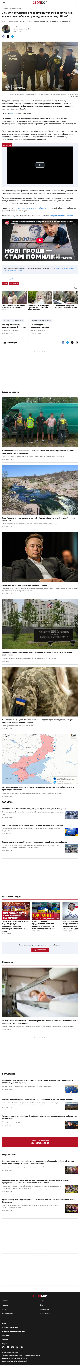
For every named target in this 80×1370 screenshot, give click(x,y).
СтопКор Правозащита (10, 1327)
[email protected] (21, 1361)
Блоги (42, 1305)
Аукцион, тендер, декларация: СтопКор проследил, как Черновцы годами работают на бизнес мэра (39, 1117)
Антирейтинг (45, 1313)
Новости (5, 1305)
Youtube (71, 268)
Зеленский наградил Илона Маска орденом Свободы (24, 585)
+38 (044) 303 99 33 (40, 1143)
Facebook (65, 268)
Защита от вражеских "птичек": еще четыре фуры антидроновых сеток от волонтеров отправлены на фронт (16, 926)
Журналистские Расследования (13, 1332)
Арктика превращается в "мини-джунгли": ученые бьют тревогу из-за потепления (37, 1099)
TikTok (20, 270)
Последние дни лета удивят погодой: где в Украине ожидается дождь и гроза (35, 808)
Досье (4, 1309)
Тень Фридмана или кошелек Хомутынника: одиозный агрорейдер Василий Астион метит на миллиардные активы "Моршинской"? (38, 1162)
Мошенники (14, 283)
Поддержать (42, 950)
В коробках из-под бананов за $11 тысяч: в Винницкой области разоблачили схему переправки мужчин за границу (38, 451)
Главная (5, 8)
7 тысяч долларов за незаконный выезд (29, 208)
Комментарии (12, 343)
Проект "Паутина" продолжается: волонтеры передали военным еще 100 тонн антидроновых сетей (44, 925)
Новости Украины (15, 8)
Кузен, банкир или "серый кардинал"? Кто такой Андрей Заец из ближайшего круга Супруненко (38, 1200)
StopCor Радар (7, 1313)
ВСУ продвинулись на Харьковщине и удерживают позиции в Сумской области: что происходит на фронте (38, 788)
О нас (4, 1323)
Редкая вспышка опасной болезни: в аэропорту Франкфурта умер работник (34, 842)
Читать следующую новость (41, 320)
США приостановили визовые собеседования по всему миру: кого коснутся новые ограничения (37, 653)
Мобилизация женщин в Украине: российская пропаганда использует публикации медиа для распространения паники (37, 721)
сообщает (13, 113)
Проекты (5, 1301)
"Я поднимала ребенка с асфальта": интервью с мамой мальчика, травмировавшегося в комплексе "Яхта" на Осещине (40, 1022)
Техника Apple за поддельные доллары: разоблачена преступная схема (41, 328)
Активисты (6, 1336)
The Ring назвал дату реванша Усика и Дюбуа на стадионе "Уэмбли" (13, 327)
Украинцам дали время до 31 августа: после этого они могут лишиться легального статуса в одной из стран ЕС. (37, 1081)
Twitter (6, 270)
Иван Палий (16, 27)
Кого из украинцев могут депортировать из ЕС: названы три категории (32, 825)
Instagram (12, 270)
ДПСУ (11, 279)
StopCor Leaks (9, 1154)
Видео (42, 1301)
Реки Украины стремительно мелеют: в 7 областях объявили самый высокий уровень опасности (39, 519)
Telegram (58, 268)
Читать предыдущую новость (13, 320)
